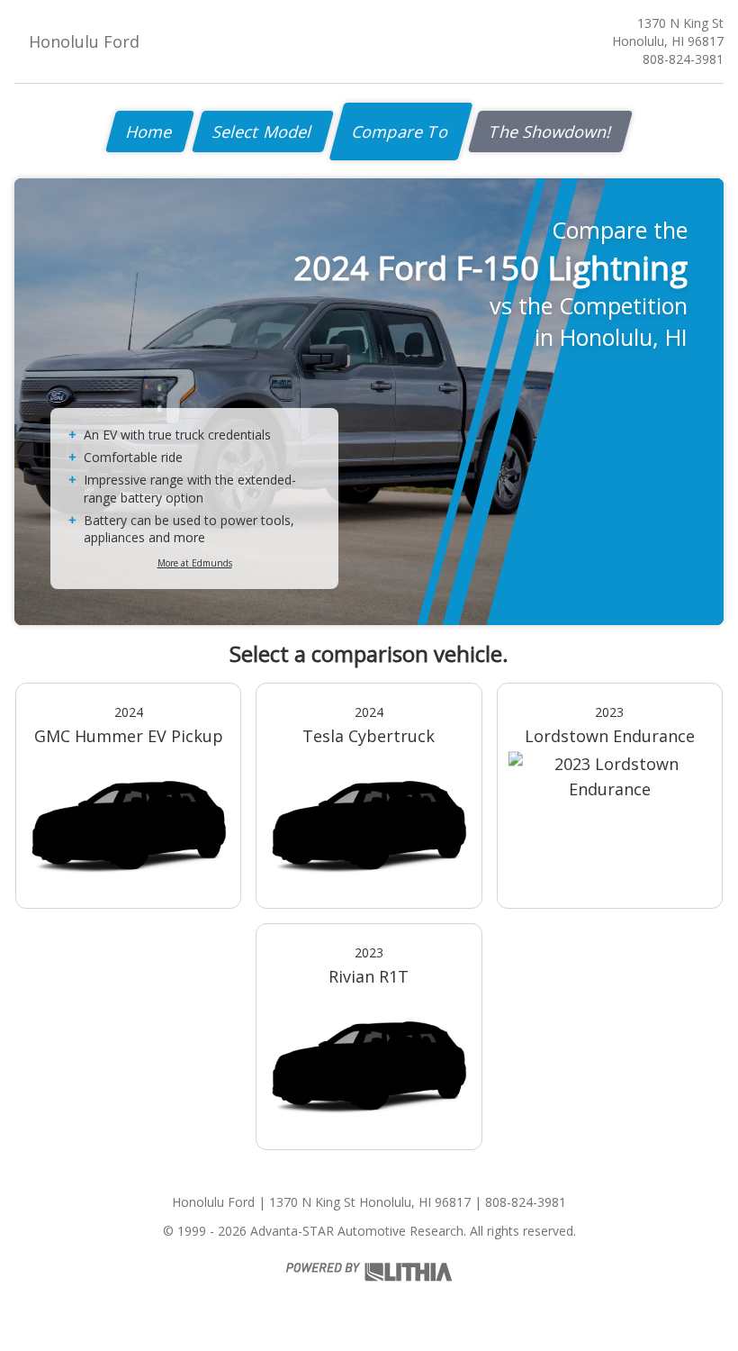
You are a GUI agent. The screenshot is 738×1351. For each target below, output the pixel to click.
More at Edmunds (195, 563)
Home (150, 131)
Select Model (263, 131)
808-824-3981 (683, 59)
